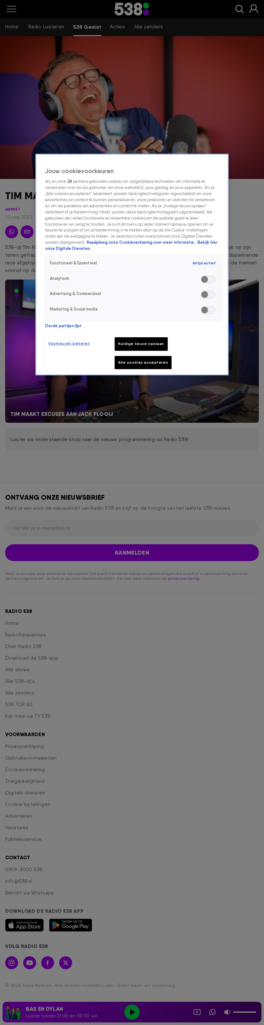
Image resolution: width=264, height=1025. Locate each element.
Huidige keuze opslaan (141, 343)
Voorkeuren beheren (69, 343)
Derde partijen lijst (63, 325)
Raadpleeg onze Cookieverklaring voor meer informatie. (141, 242)
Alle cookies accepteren (143, 362)
